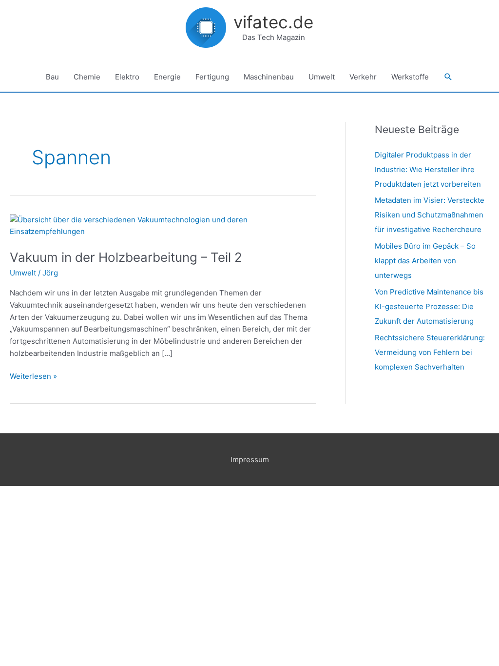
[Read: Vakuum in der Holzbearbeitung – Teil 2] (163, 225)
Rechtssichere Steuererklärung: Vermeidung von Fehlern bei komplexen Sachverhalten (430, 352)
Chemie (87, 76)
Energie (167, 76)
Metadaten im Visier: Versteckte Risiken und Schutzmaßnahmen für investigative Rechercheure (429, 215)
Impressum (249, 459)
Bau (52, 76)
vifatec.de (273, 22)
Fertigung (212, 76)
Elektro (127, 76)
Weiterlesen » (33, 376)
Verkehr (363, 76)
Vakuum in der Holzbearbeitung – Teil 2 (126, 257)
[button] (448, 77)
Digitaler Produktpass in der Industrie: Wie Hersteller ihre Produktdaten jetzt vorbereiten (428, 169)
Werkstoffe (410, 76)
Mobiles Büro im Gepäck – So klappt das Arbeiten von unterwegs (425, 260)
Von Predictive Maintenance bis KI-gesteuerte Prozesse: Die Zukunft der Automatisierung (429, 306)
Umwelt (321, 76)
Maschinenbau (269, 76)
